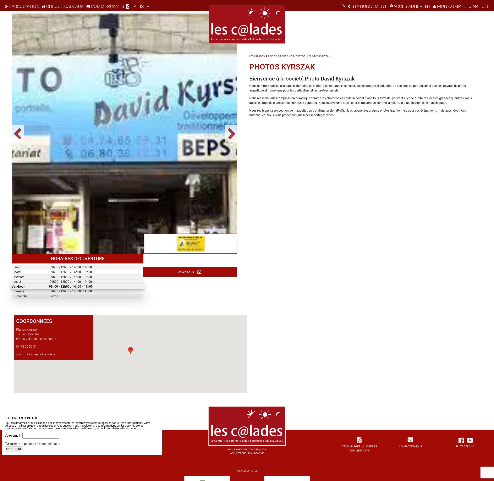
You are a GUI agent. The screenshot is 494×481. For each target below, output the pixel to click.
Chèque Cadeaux (65, 6)
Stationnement (369, 6)
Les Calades (257, 56)
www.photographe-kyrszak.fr (35, 354)
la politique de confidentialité (40, 444)
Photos (300, 56)
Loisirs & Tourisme (280, 56)
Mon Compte (451, 6)
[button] (343, 6)
